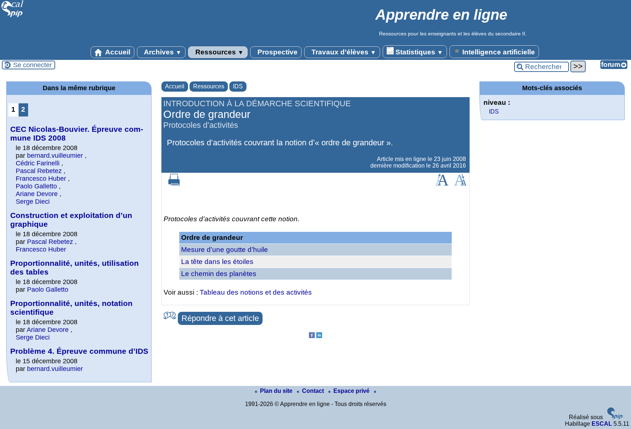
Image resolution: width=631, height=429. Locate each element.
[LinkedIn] (319, 336)
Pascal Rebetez (39, 171)
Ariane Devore (37, 194)
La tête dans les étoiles (217, 261)
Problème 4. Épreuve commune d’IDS (79, 351)
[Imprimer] (174, 183)
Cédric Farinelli (38, 163)
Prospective (277, 52)
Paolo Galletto (36, 186)
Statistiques (418, 52)
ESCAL (602, 424)
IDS (238, 86)
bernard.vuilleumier (55, 155)
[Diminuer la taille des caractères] (460, 183)
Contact (313, 391)
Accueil (117, 52)
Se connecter (32, 65)
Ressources (219, 52)
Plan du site (277, 391)
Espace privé (352, 391)
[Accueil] (12, 16)
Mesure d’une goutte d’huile (224, 249)
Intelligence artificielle (497, 52)
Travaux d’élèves (343, 52)
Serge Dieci (33, 201)
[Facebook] (312, 336)
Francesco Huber (41, 178)
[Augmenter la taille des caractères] (441, 183)
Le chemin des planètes (218, 273)
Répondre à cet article (220, 318)
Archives (161, 52)
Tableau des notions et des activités (256, 292)
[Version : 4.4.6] (615, 417)
